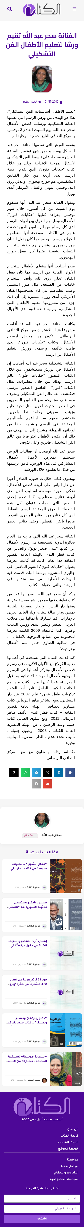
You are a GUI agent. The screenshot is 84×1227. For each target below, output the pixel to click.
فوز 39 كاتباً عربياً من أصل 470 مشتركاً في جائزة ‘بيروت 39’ (27, 984)
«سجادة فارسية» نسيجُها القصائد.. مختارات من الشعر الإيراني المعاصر (27, 1061)
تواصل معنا (69, 1166)
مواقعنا (72, 1160)
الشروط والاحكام (66, 1173)
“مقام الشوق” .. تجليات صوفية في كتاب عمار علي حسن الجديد (29, 869)
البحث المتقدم (67, 1142)
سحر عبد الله (52, 835)
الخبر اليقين (30, 102)
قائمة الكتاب (69, 1136)
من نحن (72, 1129)
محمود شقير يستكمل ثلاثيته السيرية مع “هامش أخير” (27, 907)
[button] (70, 772)
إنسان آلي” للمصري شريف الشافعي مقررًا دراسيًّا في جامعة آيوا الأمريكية (27, 946)
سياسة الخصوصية (64, 1179)
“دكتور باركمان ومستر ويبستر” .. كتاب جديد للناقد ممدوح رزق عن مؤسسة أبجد (26, 1023)
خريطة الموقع (68, 1149)
